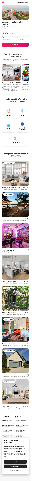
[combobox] (15, 34)
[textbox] (8, 40)
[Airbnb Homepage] (3, 2)
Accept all (15, 462)
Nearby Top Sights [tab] (21, 420)
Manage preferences (15, 470)
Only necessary (15, 466)
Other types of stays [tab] (7, 420)
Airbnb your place (22, 3)
